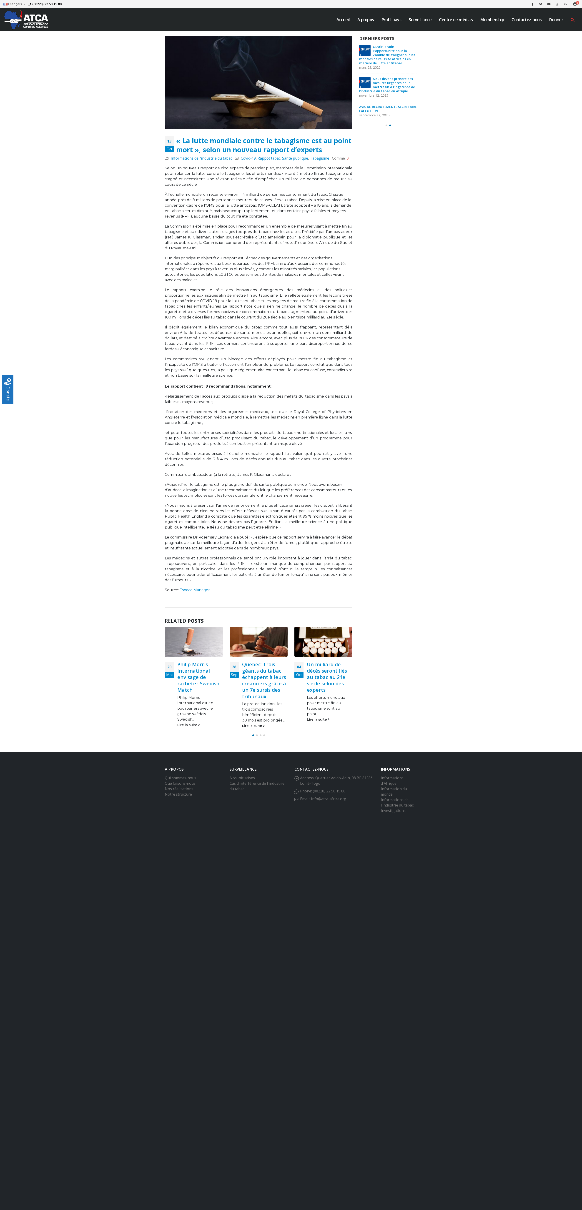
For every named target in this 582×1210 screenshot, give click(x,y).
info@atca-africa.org (328, 805)
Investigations (393, 816)
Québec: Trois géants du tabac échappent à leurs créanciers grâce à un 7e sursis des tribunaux (199, 680)
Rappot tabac (269, 158)
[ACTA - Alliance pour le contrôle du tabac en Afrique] (26, 19)
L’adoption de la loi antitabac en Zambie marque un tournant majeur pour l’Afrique (382, 107)
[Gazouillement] (540, 4)
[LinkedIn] (565, 4)
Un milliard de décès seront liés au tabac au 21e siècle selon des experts (262, 677)
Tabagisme (319, 158)
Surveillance (420, 19)
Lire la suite (187, 726)
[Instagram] (557, 4)
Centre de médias (456, 19)
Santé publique (295, 158)
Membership (492, 19)
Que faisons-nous (180, 789)
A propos (365, 19)
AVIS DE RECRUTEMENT (391, 83)
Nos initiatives (242, 784)
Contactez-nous (527, 19)
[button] (573, 20)
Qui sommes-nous (180, 784)
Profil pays (391, 19)
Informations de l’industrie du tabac (201, 158)
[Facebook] (532, 4)
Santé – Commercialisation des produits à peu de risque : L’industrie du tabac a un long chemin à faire (329, 683)
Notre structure (178, 800)
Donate (8, 393)
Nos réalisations (179, 795)
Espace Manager (195, 590)
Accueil (343, 19)
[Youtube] (548, 4)
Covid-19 (248, 158)
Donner (556, 19)
